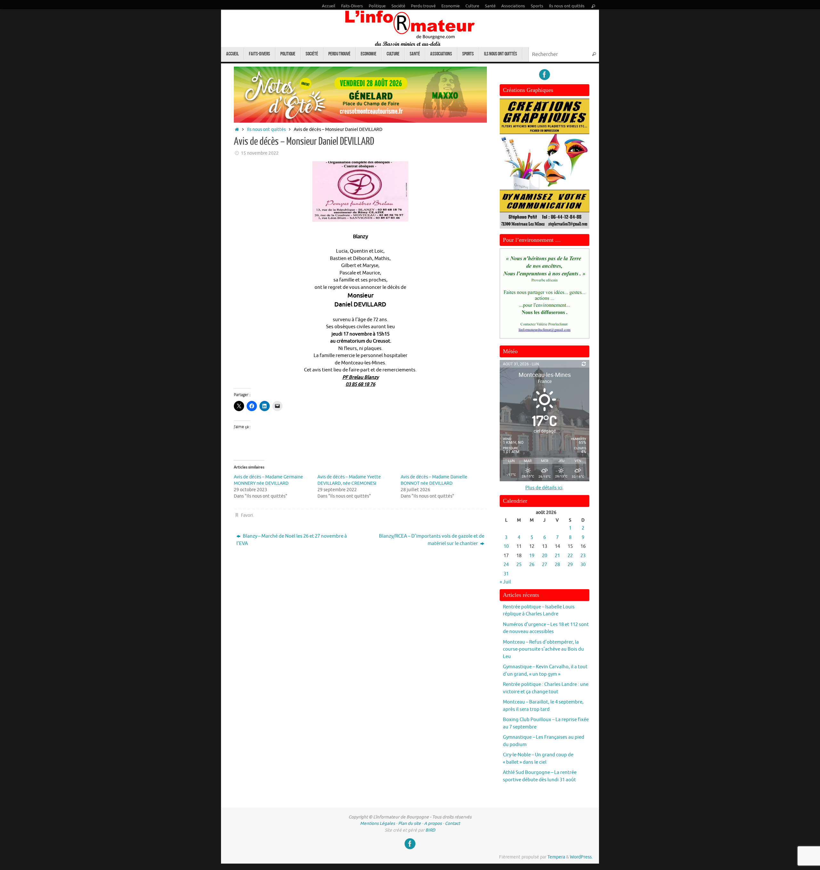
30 (583, 565)
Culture (472, 6)
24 (506, 565)
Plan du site (409, 823)
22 (570, 556)
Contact (452, 823)
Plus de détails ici (543, 488)
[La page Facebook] (544, 74)
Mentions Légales (377, 823)
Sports (537, 6)
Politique (377, 6)
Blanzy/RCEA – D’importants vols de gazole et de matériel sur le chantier (431, 540)
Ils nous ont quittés (567, 6)
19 (531, 556)
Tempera (556, 857)
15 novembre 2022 (260, 153)
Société (398, 6)
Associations (513, 6)
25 (518, 565)
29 (570, 565)
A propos (433, 823)
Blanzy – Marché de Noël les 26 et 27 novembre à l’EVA (291, 540)
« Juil (505, 582)
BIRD (430, 830)
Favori (247, 515)
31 (506, 574)
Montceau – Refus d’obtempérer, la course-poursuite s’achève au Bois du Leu (543, 649)
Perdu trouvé (423, 6)
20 (544, 556)
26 (531, 565)
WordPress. (581, 857)
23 (583, 556)
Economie (450, 6)
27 (544, 565)
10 (506, 546)
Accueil (328, 6)
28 (557, 565)
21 (557, 556)
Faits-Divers (352, 6)
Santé (490, 6)
